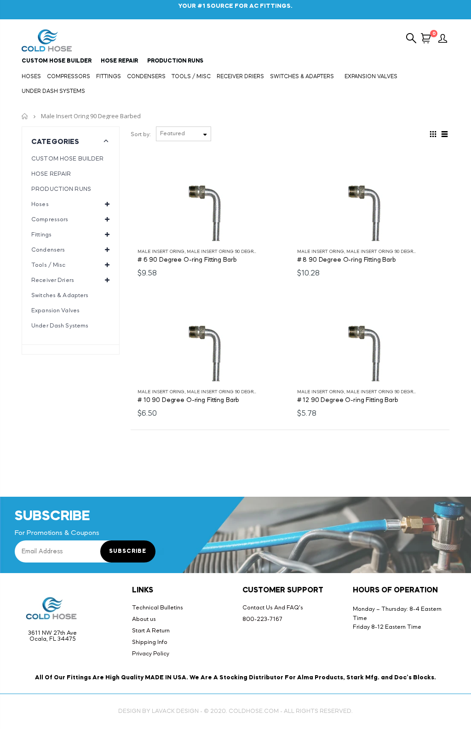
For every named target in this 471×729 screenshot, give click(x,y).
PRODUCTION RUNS (61, 189)
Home (25, 116)
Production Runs (175, 61)
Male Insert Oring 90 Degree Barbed (233, 251)
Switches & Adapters (59, 295)
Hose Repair (119, 61)
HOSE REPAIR (51, 174)
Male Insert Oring (161, 251)
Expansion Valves (55, 311)
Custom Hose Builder (57, 61)
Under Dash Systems (59, 326)
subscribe (127, 551)
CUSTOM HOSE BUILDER (67, 159)
